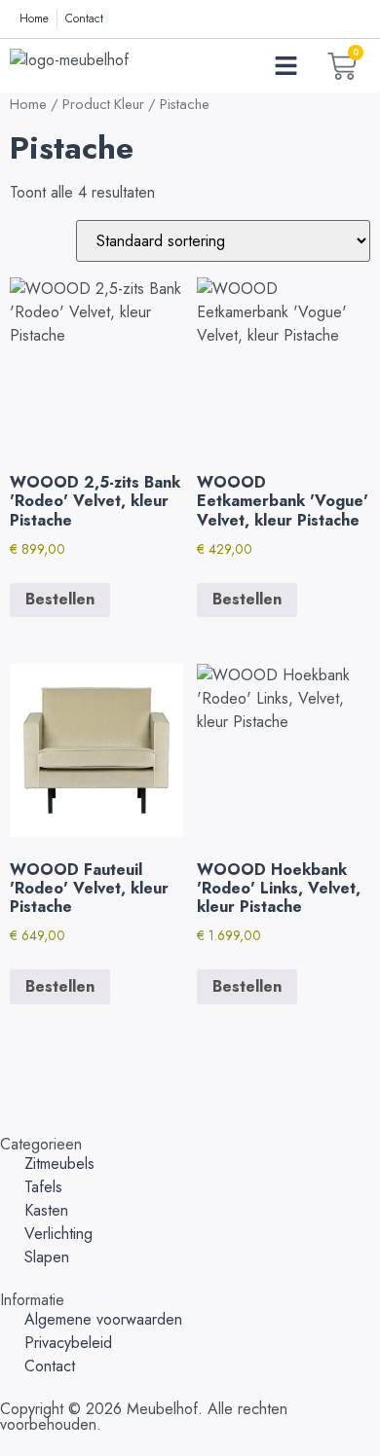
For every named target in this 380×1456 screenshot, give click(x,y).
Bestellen (60, 599)
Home (28, 104)
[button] (286, 66)
